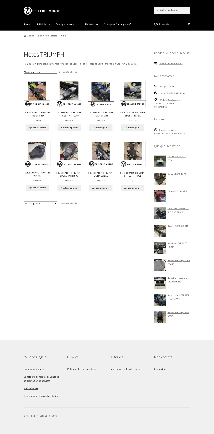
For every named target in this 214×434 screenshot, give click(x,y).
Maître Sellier (31, 388)
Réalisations (91, 24)
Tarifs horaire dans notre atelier (41, 396)
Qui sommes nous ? (34, 369)
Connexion (160, 369)
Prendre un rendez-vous (171, 63)
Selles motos (43, 35)
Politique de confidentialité (82, 369)
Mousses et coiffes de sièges (125, 369)
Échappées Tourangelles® (117, 24)
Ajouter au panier (37, 127)
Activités (41, 24)
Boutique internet (65, 24)
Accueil (27, 24)
